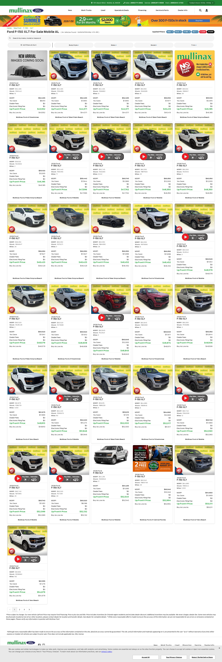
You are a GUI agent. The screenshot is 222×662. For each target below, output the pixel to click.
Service (198, 645)
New (70, 10)
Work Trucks (86, 10)
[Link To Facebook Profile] (39, 645)
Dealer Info (182, 10)
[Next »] (29, 609)
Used (103, 10)
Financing (142, 10)
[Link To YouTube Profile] (43, 645)
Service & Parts (162, 10)
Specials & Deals (122, 10)
